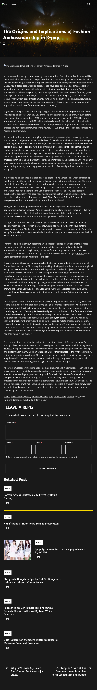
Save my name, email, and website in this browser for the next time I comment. (42, 457)
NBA (66, 272)
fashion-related (80, 76)
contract (14, 256)
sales (25, 197)
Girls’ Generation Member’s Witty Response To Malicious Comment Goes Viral (31, 641)
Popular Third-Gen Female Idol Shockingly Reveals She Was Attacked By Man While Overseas (28, 611)
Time (63, 396)
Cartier (80, 253)
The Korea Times (40, 396)
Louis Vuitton (64, 311)
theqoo (70, 396)
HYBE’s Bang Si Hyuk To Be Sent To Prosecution (31, 523)
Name (9, 442)
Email (38, 442)
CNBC (7, 396)
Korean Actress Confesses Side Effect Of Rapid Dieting (30, 496)
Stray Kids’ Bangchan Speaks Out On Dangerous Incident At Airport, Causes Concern (32, 580)
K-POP (7, 488)
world (66, 181)
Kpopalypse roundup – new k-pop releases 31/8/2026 (59, 550)
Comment (11, 422)
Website (69, 442)
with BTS (8, 348)
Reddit (57, 396)
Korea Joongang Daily (21, 396)
